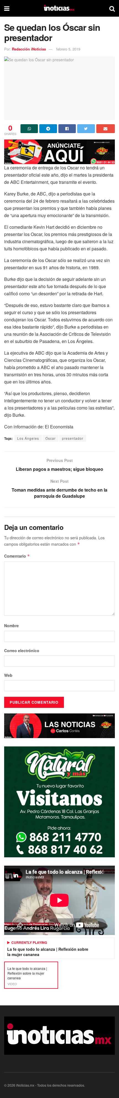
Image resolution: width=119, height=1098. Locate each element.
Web (8, 675)
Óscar (50, 438)
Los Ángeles (28, 438)
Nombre (11, 625)
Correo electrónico (21, 650)
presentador (72, 438)
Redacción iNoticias (29, 49)
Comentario (17, 556)
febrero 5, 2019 (68, 49)
